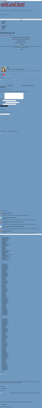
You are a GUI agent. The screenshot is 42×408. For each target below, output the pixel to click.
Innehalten (10, 35)
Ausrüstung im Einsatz (5, 238)
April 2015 (3, 307)
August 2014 (4, 314)
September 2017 (4, 282)
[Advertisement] (21, 58)
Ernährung (3, 245)
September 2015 (4, 302)
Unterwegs (4, 257)
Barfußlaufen (4, 239)
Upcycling (3, 258)
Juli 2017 (3, 284)
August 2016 (4, 291)
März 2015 (4, 308)
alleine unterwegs (5, 237)
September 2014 (4, 313)
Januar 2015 (4, 310)
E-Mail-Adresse (2, 102)
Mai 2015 (3, 306)
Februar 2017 (4, 288)
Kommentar (2, 98)
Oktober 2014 (4, 312)
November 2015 (4, 300)
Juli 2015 (3, 304)
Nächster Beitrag (2, 87)
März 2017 (4, 287)
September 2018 (4, 276)
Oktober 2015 (4, 301)
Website (1, 104)
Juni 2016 (3, 293)
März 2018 (4, 280)
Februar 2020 (4, 318)
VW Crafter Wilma (5, 259)
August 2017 (4, 283)
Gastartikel (4, 246)
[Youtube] (4, 74)
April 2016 (3, 295)
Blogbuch (3, 242)
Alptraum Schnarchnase (12, 217)
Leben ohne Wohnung (5, 250)
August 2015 (4, 303)
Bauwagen (3, 241)
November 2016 (4, 290)
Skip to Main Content (3, 0)
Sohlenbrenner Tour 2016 (6, 254)
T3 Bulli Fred (4, 255)
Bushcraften (4, 243)
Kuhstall (3, 249)
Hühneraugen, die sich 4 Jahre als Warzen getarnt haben (13, 221)
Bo (1, 35)
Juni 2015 (3, 305)
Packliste (3, 253)
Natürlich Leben (4, 252)
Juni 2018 (3, 278)
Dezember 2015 (4, 299)
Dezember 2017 (4, 281)
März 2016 (4, 296)
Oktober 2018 (4, 275)
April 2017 (3, 286)
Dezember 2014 (4, 311)
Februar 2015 (4, 309)
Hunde (3, 247)
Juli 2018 (3, 277)
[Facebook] (1, 74)
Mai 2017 (3, 285)
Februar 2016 (4, 297)
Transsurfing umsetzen (5, 256)
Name (1, 100)
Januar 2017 (4, 289)
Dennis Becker (4, 217)
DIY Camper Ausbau (5, 244)
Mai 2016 (3, 294)
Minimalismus (4, 251)
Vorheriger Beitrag (3, 86)
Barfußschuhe (4, 240)
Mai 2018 (3, 279)
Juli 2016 (3, 292)
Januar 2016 (4, 298)
